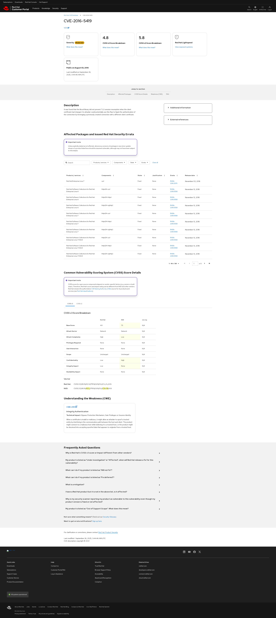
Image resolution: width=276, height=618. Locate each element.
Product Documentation (15, 582)
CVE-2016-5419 (87, 15)
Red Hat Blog (65, 607)
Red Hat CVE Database (71, 15)
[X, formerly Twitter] (199, 552)
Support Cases (12, 574)
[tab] (70, 303)
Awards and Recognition (103, 578)
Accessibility (99, 574)
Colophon (98, 582)
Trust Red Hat (99, 566)
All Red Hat (262, 10)
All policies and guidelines (46, 614)
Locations (42, 607)
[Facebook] (194, 552)
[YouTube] (189, 552)
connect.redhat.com (146, 574)
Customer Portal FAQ (58, 570)
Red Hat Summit (104, 607)
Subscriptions (7, 2)
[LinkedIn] (184, 552)
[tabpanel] (138, 351)
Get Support (43, 2)
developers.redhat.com (146, 570)
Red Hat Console (31, 2)
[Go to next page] (204, 264)
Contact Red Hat (52, 607)
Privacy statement (20, 614)
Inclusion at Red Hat (77, 607)
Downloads (19, 2)
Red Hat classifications (84, 291)
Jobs (28, 607)
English (255, 10)
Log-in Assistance (57, 574)
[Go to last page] (209, 264)
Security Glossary (109, 517)
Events (34, 607)
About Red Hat (19, 607)
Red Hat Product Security (108, 532)
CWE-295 (70, 407)
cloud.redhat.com (145, 578)
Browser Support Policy (103, 570)
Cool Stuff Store (91, 607)
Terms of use (32, 614)
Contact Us (55, 566)
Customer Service (13, 578)
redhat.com (143, 566)
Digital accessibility (63, 614)
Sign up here (97, 521)
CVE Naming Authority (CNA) (101, 289)
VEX (66, 28)
